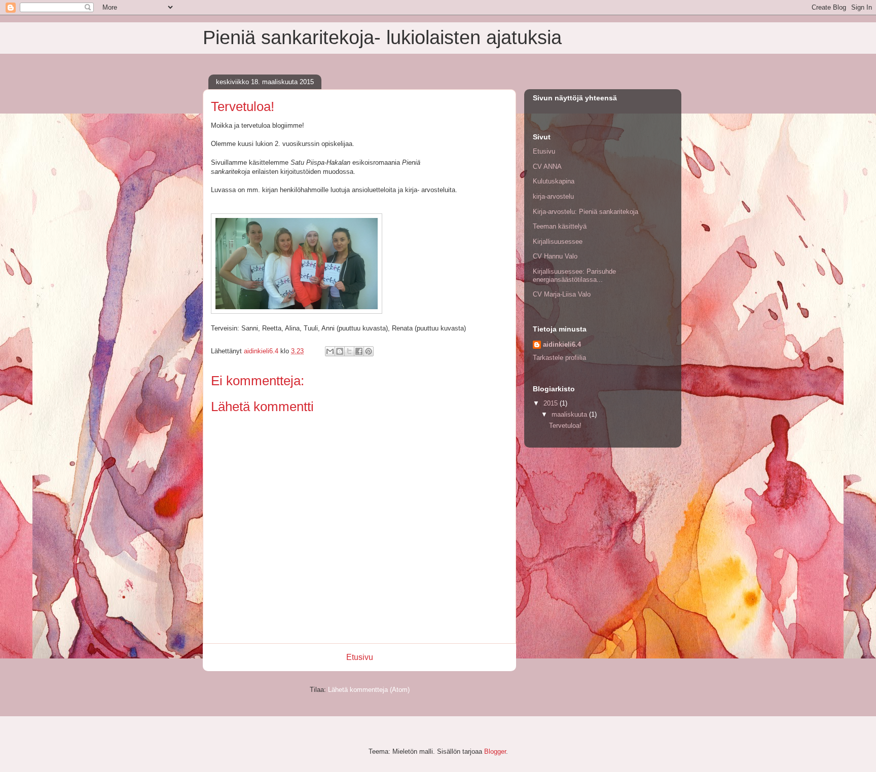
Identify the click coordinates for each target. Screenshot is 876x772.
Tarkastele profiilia (559, 357)
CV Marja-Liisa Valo (562, 294)
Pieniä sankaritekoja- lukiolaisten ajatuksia (382, 37)
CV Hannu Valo (555, 256)
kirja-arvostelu (553, 196)
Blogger (495, 751)
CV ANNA (547, 166)
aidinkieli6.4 (562, 344)
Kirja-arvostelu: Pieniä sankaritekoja (585, 211)
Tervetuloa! (565, 425)
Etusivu (359, 657)
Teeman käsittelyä (560, 226)
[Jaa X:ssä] (349, 351)
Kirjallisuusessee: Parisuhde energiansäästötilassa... (574, 275)
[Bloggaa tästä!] (340, 351)
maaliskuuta (570, 414)
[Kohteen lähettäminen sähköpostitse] (330, 351)
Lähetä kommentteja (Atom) (369, 689)
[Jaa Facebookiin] (359, 351)
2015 (551, 403)
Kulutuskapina (553, 181)
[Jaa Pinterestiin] (368, 351)
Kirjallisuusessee (557, 241)
